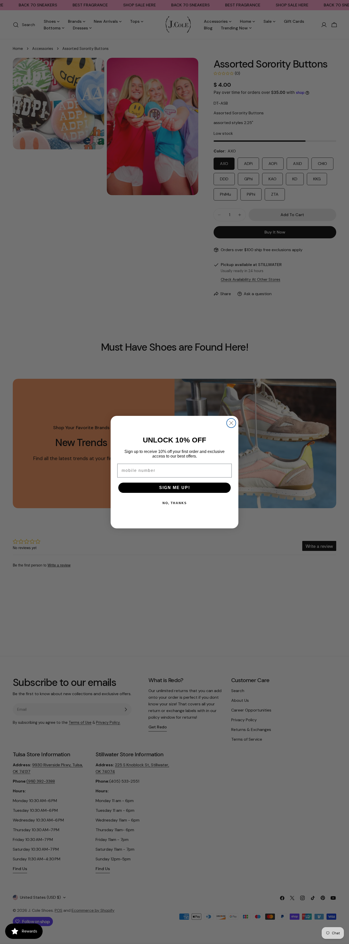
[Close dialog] (231, 423)
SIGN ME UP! (174, 487)
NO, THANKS (174, 503)
